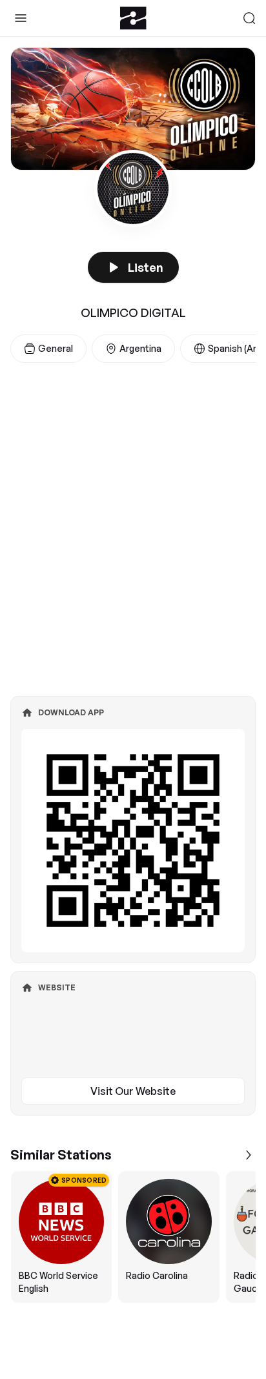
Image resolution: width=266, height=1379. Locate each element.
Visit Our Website (133, 1091)
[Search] (249, 18)
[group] (133, 1236)
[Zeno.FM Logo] (133, 18)
